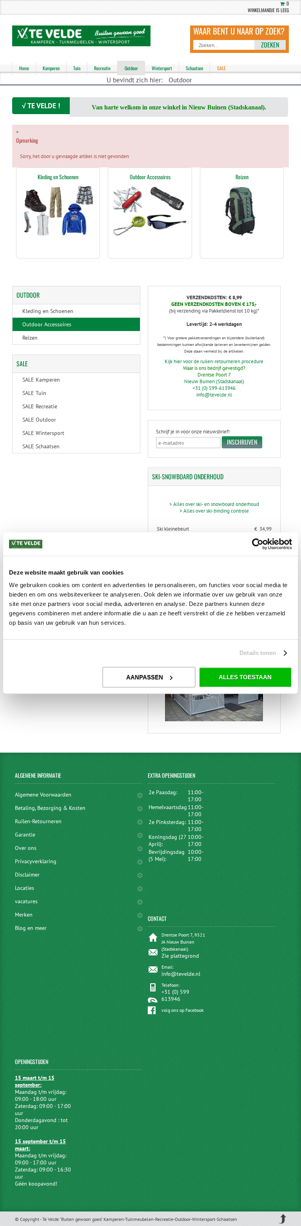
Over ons (25, 847)
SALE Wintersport (43, 433)
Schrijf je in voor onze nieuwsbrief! (193, 431)
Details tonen (257, 652)
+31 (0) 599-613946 (214, 388)
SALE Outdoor (39, 419)
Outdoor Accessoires (150, 177)
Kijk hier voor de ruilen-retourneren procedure (214, 361)
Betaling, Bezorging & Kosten (50, 807)
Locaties (24, 887)
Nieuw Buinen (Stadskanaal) (214, 381)
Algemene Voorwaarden (43, 794)
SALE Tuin (34, 393)
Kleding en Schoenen (58, 177)
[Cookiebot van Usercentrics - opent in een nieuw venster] (257, 544)
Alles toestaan (245, 677)
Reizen (242, 177)
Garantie (25, 834)
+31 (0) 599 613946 (175, 995)
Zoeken (270, 44)
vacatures (26, 901)
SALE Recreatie (39, 406)
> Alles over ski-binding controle (214, 510)
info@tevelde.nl (214, 394)
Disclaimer (27, 874)
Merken (24, 914)
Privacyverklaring (35, 861)
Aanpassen (144, 677)
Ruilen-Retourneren (38, 821)
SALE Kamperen (41, 379)
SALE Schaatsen (41, 446)
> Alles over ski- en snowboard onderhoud (214, 504)
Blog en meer (31, 927)
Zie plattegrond (180, 955)
